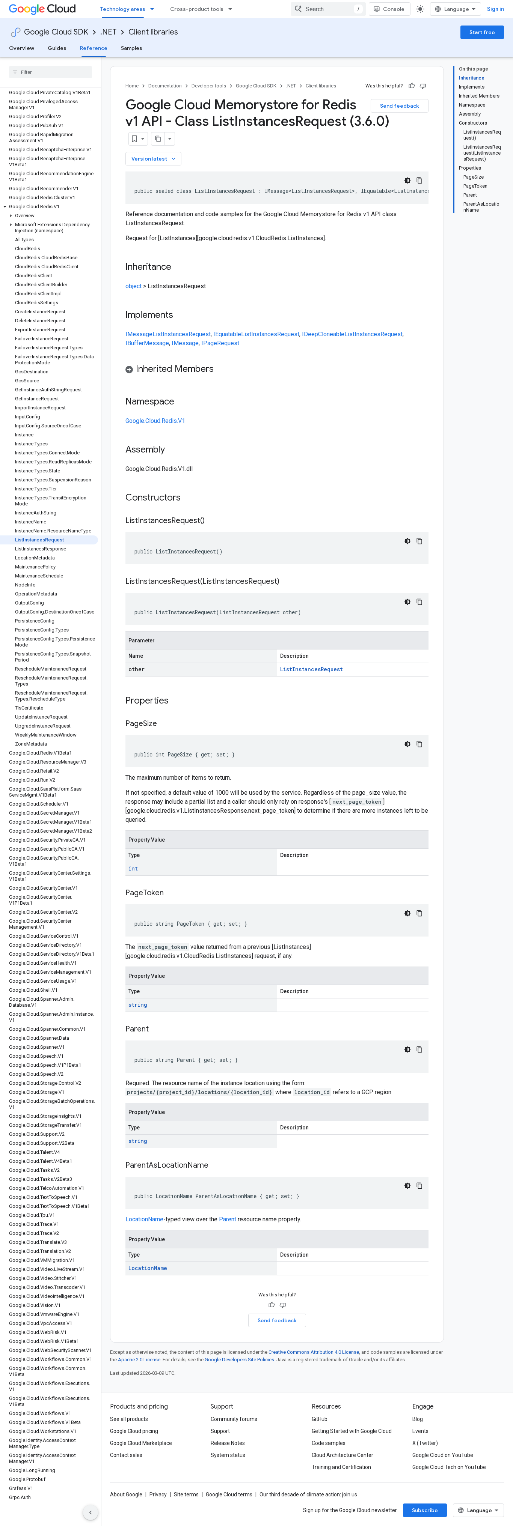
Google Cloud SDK (56, 32)
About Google (126, 1494)
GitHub (319, 1419)
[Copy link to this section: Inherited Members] (221, 369)
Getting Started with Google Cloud (352, 1431)
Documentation (165, 86)
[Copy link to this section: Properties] (178, 701)
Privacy (158, 1494)
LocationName (144, 1219)
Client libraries (153, 32)
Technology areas (122, 9)
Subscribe (425, 1510)
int (133, 868)
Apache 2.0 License (139, 1359)
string (137, 1004)
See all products (129, 1419)
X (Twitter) (425, 1443)
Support (220, 1431)
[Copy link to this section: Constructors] (190, 498)
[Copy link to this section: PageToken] (171, 893)
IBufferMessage (147, 343)
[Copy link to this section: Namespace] (181, 402)
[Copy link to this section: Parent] (156, 1029)
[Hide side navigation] (90, 1512)
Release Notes (228, 1443)
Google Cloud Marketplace (141, 1443)
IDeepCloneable (323, 334)
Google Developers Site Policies (239, 1359)
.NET (108, 32)
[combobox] (328, 9)
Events (420, 1431)
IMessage (138, 334)
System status (228, 1455)
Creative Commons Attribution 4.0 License (314, 1352)
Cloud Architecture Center (342, 1455)
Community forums (234, 1419)
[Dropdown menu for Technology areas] (154, 9)
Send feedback (399, 105)
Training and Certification (341, 1467)
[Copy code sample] (419, 180)
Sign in (495, 9)
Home (132, 86)
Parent (227, 1219)
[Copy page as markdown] (158, 138)
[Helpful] (411, 86)
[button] (49, 206)
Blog (417, 1419)
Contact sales (126, 1455)
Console (393, 9)
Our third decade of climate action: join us (308, 1494)
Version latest (154, 158)
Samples (131, 48)
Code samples (329, 1443)
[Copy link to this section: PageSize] (164, 724)
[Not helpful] (423, 86)
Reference (93, 48)
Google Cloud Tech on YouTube (449, 1467)
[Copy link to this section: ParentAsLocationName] (215, 1165)
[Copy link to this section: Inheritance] (178, 267)
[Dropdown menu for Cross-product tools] (232, 9)
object (133, 286)
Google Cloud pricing (134, 1431)
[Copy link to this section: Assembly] (172, 450)
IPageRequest (220, 343)
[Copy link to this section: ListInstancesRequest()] (212, 521)
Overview (21, 48)
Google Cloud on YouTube (442, 1455)
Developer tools (209, 86)
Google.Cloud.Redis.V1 (155, 420)
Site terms (186, 1494)
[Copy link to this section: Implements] (180, 315)
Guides (57, 48)
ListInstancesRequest (181, 334)
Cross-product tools (196, 9)
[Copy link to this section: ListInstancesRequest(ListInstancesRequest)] (286, 581)
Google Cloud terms (229, 1494)
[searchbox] (50, 72)
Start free (482, 32)
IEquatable (227, 334)
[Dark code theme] (407, 180)
